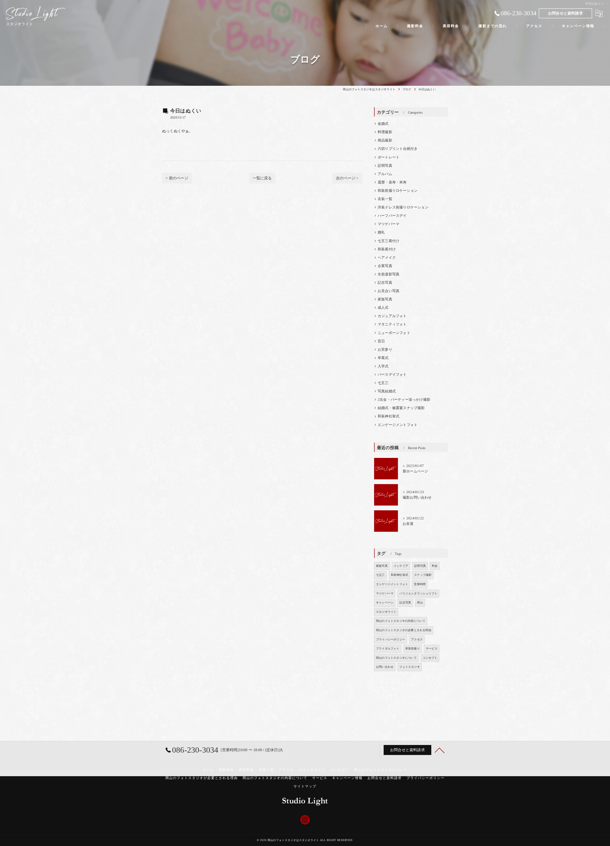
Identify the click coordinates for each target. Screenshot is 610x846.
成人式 (383, 307)
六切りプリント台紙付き (397, 149)
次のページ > (347, 178)
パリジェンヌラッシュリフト (418, 593)
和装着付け (387, 249)
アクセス (417, 639)
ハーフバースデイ (392, 216)
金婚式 (383, 124)
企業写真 (385, 266)
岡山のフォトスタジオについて (396, 657)
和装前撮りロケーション (397, 191)
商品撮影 (385, 140)
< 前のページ (177, 178)
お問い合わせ (384, 667)
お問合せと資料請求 (565, 13)
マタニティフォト (392, 324)
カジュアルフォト (392, 316)
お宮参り (385, 349)
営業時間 (420, 584)
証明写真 (385, 165)
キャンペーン (384, 602)
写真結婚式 (387, 391)
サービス (431, 648)
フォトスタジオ (409, 667)
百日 (381, 341)
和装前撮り (412, 648)
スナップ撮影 (423, 575)
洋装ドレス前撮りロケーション (403, 207)
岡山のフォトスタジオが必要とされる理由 (201, 778)
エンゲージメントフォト (397, 425)
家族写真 (385, 299)
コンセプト (430, 657)
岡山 (420, 602)
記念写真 (385, 282)
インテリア (401, 565)
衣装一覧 (385, 199)
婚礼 (381, 232)
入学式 (383, 366)
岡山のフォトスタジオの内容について (400, 621)
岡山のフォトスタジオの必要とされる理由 (403, 630)
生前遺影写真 (388, 274)
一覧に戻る (262, 178)
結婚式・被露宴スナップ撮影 (401, 408)
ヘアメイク (387, 257)
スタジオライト (386, 611)
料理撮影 (385, 132)
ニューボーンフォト (394, 333)
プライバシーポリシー (390, 639)
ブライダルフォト (387, 648)
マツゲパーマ (388, 224)
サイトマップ (305, 786)
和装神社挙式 (388, 416)
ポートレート (388, 157)
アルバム (385, 174)
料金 (434, 565)
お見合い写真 (388, 291)
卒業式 (383, 358)
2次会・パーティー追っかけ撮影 (404, 399)
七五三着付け (388, 241)
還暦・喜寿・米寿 (392, 182)
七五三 (383, 383)
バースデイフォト (392, 374)
